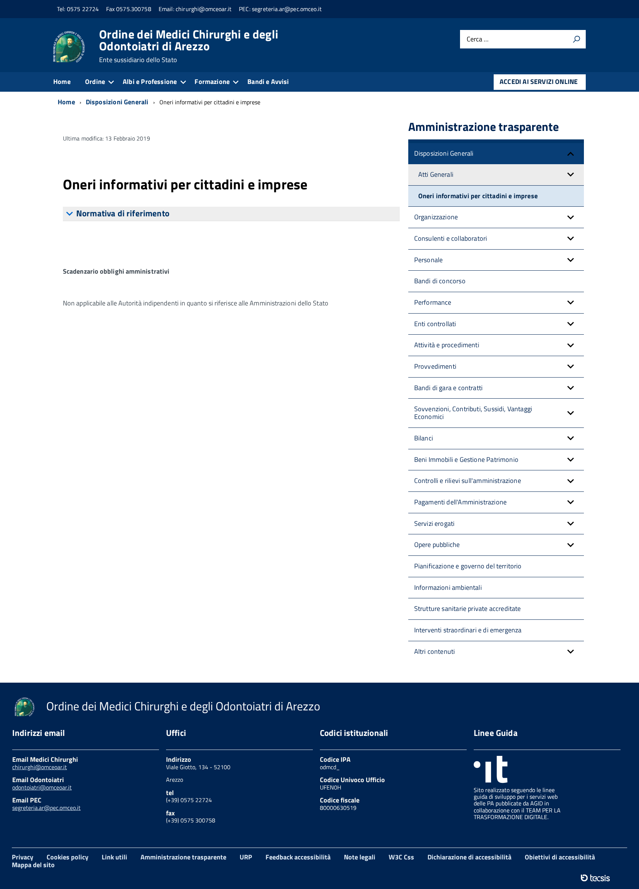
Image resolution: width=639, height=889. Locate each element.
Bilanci (423, 438)
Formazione (212, 82)
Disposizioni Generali (444, 153)
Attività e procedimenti (446, 345)
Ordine (95, 82)
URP (246, 857)
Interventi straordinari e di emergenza (468, 630)
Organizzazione (436, 217)
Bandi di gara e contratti (448, 388)
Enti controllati (435, 324)
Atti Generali (435, 174)
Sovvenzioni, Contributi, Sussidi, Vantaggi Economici (473, 413)
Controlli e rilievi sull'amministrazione (467, 481)
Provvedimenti (435, 366)
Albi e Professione (150, 82)
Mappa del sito (33, 865)
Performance (433, 302)
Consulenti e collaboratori (450, 238)
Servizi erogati (434, 523)
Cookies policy (67, 857)
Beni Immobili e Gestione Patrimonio (466, 459)
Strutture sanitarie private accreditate (467, 608)
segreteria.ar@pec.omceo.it (46, 807)
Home (62, 82)
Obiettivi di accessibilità (560, 857)
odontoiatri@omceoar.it (42, 787)
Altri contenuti (434, 651)
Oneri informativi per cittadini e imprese (478, 196)
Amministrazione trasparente (183, 857)
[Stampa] (576, 39)
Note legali (359, 857)
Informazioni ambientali (448, 587)
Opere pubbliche (437, 545)
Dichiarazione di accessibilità (469, 857)
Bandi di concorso (440, 281)
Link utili (114, 857)
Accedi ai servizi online (539, 82)
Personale (428, 260)
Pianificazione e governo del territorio (468, 566)
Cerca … (477, 39)
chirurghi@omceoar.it (39, 767)
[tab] (231, 214)
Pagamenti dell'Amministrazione (460, 502)
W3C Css (401, 857)
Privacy (22, 857)
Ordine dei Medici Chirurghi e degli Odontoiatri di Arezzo (188, 46)
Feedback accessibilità (298, 857)
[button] (570, 153)
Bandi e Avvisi (268, 82)
